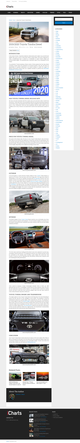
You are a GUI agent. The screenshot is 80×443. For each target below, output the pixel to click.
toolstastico (13, 184)
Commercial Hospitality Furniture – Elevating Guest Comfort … (41, 415)
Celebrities (58, 45)
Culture (57, 51)
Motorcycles (58, 98)
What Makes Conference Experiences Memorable (42, 429)
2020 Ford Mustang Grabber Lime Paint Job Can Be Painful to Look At (15, 383)
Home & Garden (59, 87)
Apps (57, 31)
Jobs (57, 91)
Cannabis (58, 40)
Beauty (57, 34)
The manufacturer (28, 305)
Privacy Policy (14, 1)
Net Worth (58, 104)
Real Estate (58, 113)
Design (57, 53)
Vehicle (57, 146)
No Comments (39, 47)
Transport (58, 137)
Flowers (58, 67)
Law (57, 93)
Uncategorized (59, 142)
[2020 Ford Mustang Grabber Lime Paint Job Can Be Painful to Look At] (15, 376)
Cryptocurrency (59, 49)
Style (58, 12)
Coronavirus (58, 47)
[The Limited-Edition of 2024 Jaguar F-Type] (42, 376)
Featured (58, 64)
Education (30, 12)
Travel (70, 12)
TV (56, 140)
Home (9, 12)
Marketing (58, 96)
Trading (57, 135)
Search (63, 22)
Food (57, 69)
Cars (32, 47)
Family (57, 60)
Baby (57, 33)
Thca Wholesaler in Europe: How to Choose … (41, 424)
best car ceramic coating (36, 181)
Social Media (59, 122)
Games (57, 73)
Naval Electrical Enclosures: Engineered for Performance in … (41, 419)
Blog (57, 36)
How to (57, 89)
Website (58, 147)
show (18, 50)
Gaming (38, 12)
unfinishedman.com (31, 342)
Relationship (58, 115)
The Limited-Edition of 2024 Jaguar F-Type (41, 382)
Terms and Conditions (23, 1)
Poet (57, 111)
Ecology (45, 12)
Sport (57, 127)
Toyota (38, 175)
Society (57, 124)
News (57, 106)
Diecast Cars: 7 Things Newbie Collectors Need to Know (29, 383)
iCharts (7, 441)
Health (23, 12)
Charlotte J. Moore (14, 47)
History (57, 80)
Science (58, 118)
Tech (64, 12)
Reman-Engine (26, 301)
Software (58, 126)
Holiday (57, 84)
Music (57, 102)
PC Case (58, 107)
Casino (57, 44)
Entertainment (59, 58)
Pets (57, 109)
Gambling (58, 71)
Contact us (8, 1)
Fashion (57, 62)
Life (57, 95)
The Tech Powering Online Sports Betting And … (41, 434)
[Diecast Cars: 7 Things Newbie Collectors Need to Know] (29, 376)
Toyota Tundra (24, 219)
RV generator (37, 178)
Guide (57, 76)
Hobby (57, 82)
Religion (58, 116)
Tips (57, 133)
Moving (57, 100)
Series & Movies (59, 120)
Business (15, 12)
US (56, 144)
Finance (52, 12)
